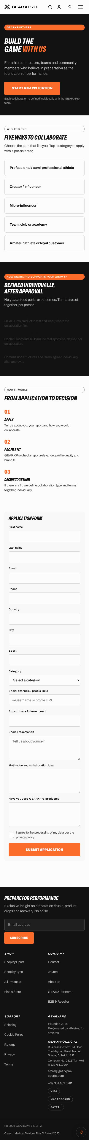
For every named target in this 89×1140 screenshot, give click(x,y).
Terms (8, 1064)
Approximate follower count (27, 711)
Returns (10, 1044)
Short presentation (21, 732)
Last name (15, 547)
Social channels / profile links (28, 690)
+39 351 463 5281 (60, 1083)
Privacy (9, 1054)
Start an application (32, 88)
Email (12, 568)
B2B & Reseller (58, 1001)
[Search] (50, 7)
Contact (53, 962)
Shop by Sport (14, 962)
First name (16, 527)
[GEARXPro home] (20, 7)
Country (14, 609)
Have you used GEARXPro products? (34, 798)
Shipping (10, 1025)
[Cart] (70, 7)
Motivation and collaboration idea (31, 765)
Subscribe (19, 938)
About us (54, 982)
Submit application (44, 850)
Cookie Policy (13, 1034)
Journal (53, 972)
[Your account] (59, 7)
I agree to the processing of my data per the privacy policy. (45, 835)
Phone (13, 588)
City (11, 630)
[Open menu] (80, 7)
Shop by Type (13, 972)
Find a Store (12, 992)
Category (15, 671)
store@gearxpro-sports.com (60, 1073)
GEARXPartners (60, 992)
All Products (12, 982)
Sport (12, 650)
